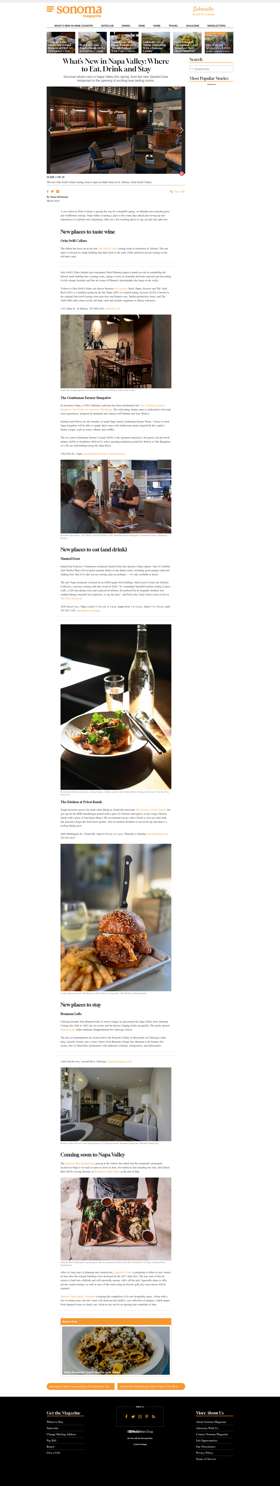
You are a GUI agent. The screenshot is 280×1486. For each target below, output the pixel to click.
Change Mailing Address (61, 1434)
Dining (126, 25)
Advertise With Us (207, 1428)
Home (156, 25)
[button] (50, 130)
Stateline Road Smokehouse (80, 1163)
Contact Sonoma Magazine (212, 1434)
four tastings (120, 288)
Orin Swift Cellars (108, 248)
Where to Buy (55, 1422)
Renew (51, 1446)
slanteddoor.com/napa (88, 610)
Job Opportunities (206, 1440)
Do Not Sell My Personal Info (140, 1438)
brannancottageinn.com (119, 1061)
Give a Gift (53, 1453)
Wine (142, 25)
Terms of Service (206, 1459)
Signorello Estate (123, 1272)
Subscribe (52, 1428)
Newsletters (216, 25)
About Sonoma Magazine (211, 1422)
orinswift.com (112, 308)
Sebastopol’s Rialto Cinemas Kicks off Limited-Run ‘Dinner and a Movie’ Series (81, 1386)
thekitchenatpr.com (157, 833)
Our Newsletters (205, 1446)
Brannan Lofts (68, 1029)
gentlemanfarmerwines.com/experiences (104, 453)
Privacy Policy (204, 1453)
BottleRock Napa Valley (107, 1171)
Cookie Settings (140, 1444)
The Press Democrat (71, 598)
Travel (173, 25)
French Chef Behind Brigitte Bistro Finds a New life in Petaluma (152, 1386)
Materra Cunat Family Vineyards (78, 1296)
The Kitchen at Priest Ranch (151, 809)
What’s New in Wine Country (73, 25)
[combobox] (211, 68)
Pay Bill (51, 1440)
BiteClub (107, 25)
